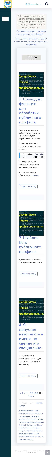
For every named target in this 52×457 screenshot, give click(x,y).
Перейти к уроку (28, 186)
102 (30, 396)
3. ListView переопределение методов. (31, 416)
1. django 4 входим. (26, 411)
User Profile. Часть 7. (26, 439)
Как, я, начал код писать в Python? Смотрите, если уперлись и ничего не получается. (31, 42)
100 (36, 393)
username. (34, 175)
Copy (40, 155)
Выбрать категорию (33, 57)
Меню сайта (33, 4)
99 (31, 393)
